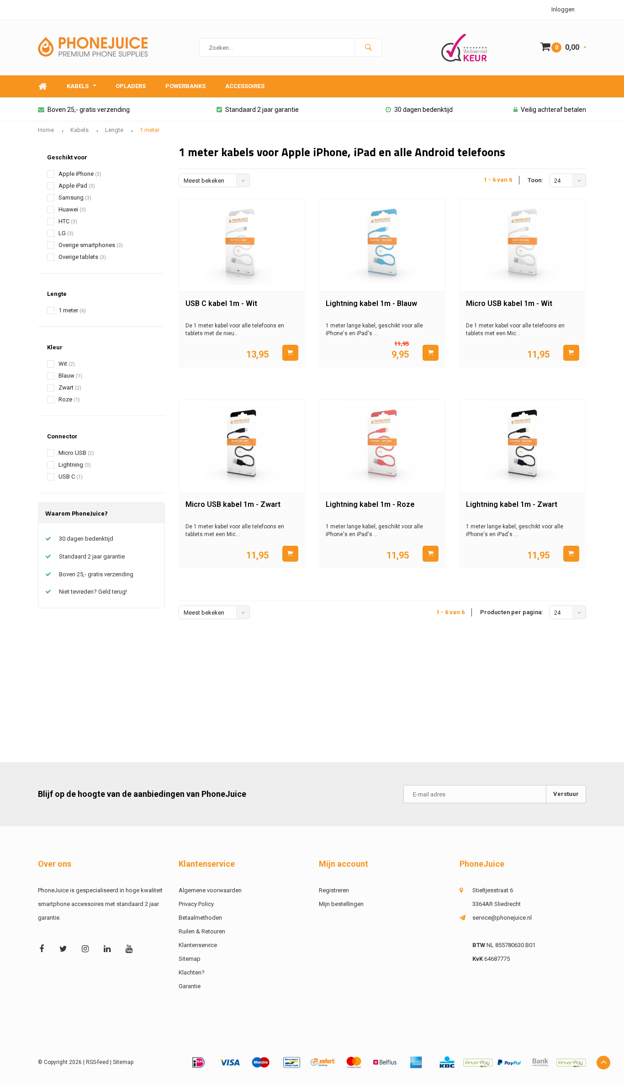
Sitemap (190, 958)
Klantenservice (198, 945)
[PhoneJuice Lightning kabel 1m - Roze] (382, 446)
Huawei (72, 209)
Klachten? (192, 972)
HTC (67, 221)
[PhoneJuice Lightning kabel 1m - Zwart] (522, 446)
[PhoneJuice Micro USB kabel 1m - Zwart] (241, 446)
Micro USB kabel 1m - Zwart (232, 504)
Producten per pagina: (511, 612)
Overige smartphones (90, 245)
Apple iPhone (79, 173)
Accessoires (244, 86)
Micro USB (76, 452)
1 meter (149, 129)
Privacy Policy (196, 904)
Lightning (74, 464)
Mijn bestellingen (341, 904)
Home (42, 86)
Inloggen (563, 9)
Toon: (535, 180)
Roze (69, 399)
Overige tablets (82, 256)
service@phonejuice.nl (502, 917)
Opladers (131, 86)
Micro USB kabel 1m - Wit (509, 303)
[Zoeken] (368, 47)
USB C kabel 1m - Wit (221, 303)
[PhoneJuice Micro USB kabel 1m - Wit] (522, 245)
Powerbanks (185, 86)
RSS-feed (97, 1062)
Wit (66, 363)
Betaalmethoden (200, 917)
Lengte (114, 129)
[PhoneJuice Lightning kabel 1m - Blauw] (382, 245)
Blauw (70, 375)
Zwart (69, 387)
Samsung (74, 197)
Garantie (190, 986)
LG (66, 233)
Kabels (78, 86)
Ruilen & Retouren (202, 931)
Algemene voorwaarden (210, 890)
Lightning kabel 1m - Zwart (511, 504)
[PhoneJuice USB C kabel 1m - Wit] (241, 245)
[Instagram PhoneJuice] (85, 948)
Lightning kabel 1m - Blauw (371, 303)
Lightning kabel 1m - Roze (370, 504)
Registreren (334, 890)
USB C (70, 476)
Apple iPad (76, 185)
